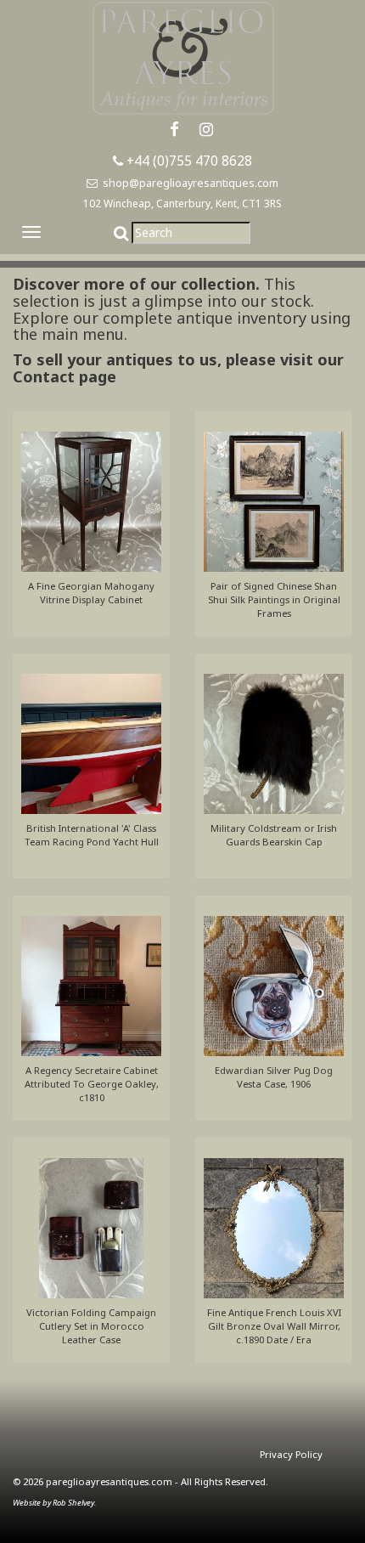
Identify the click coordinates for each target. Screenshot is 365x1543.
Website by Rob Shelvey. (54, 1502)
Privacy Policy (291, 1454)
